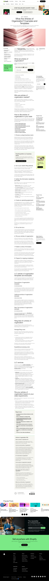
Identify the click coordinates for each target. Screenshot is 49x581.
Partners (14, 558)
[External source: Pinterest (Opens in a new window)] (45, 576)
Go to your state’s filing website (20, 124)
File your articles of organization (20, 129)
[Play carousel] (24, 514)
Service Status (15, 562)
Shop (40, 555)
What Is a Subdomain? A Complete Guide (23, 416)
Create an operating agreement (20, 127)
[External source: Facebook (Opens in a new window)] (32, 576)
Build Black (14, 569)
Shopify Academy (24, 559)
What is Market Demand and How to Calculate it (24, 424)
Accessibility (15, 571)
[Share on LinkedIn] (34, 494)
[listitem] (24, 508)
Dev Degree (32, 558)
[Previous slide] (22, 514)
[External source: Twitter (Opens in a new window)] (34, 576)
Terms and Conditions (31, 531)
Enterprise (23, 1)
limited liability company (22, 49)
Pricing (20, 1)
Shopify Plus (41, 558)
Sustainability (15, 568)
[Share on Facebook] (30, 494)
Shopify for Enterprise (42, 559)
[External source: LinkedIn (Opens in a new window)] (42, 576)
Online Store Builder (25, 568)
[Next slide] (26, 514)
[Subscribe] (44, 84)
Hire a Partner (24, 558)
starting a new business (21, 48)
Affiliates (14, 559)
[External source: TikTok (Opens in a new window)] (40, 576)
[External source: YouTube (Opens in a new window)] (36, 576)
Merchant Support (24, 555)
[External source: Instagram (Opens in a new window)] (38, 576)
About (14, 555)
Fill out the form (17, 128)
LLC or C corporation (29, 387)
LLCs (23, 86)
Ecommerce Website (25, 571)
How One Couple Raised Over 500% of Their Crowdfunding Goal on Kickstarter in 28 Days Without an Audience (23, 419)
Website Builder (24, 569)
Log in (38, 1)
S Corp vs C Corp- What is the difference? (23, 432)
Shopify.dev (32, 555)
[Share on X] (32, 494)
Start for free (43, 1)
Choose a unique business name (20, 123)
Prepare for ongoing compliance (20, 132)
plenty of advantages (26, 364)
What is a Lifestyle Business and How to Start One (24, 428)
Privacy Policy (37, 531)
